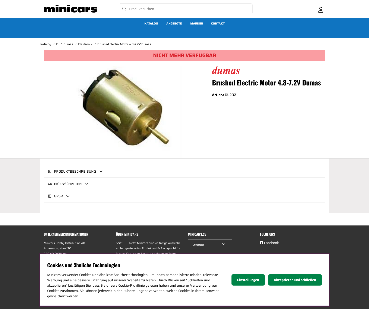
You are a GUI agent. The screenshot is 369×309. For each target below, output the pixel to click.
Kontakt (218, 23)
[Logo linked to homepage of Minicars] (70, 9)
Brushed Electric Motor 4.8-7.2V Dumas (124, 44)
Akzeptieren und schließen (295, 280)
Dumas (68, 44)
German (198, 245)
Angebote (174, 23)
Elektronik (85, 44)
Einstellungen (248, 280)
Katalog (151, 23)
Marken (196, 23)
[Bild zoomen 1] (124, 112)
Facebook (271, 242)
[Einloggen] (320, 9)
